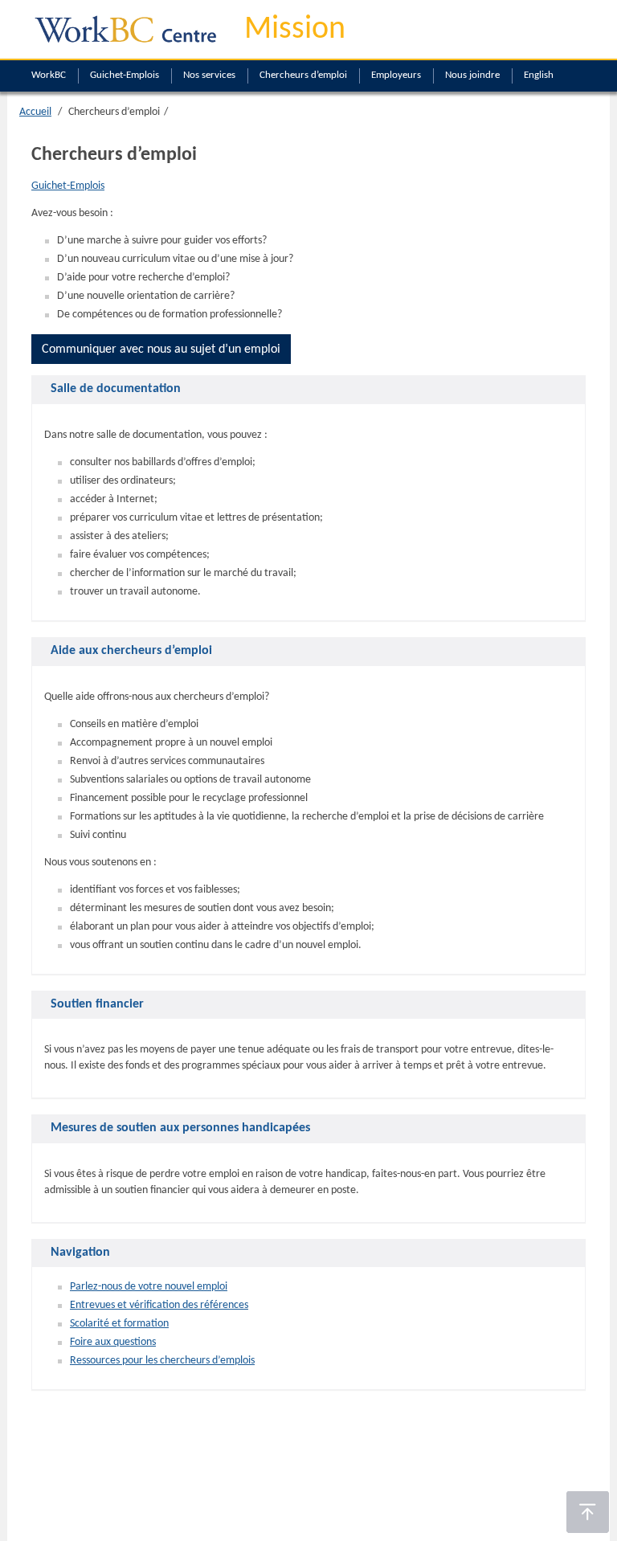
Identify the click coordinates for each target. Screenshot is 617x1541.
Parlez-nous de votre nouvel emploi (148, 1287)
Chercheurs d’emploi (303, 75)
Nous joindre (472, 75)
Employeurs (396, 75)
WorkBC (48, 75)
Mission (294, 30)
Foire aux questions (113, 1342)
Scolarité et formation (119, 1324)
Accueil (35, 112)
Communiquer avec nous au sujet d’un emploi (161, 349)
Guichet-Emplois (124, 75)
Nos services (209, 75)
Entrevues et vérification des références (159, 1305)
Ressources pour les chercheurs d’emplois (162, 1361)
